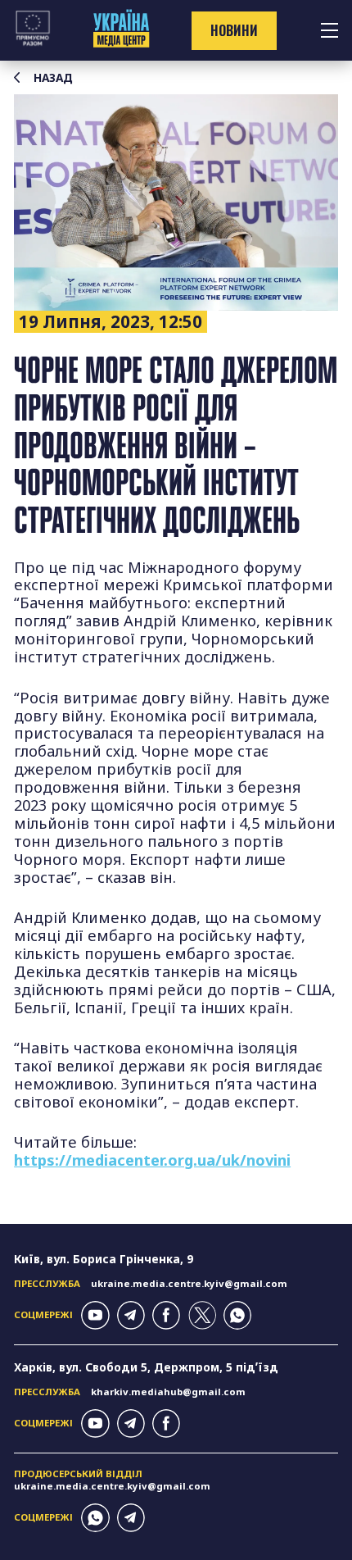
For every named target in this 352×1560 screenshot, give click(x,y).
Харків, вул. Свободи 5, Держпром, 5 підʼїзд (146, 1367)
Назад (53, 77)
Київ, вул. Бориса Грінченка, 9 (103, 1259)
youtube (95, 1315)
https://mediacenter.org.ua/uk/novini (152, 1159)
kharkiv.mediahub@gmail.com (168, 1391)
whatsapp (237, 1315)
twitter (202, 1315)
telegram (131, 1315)
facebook (166, 1315)
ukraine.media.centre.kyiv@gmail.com (189, 1283)
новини (234, 30)
